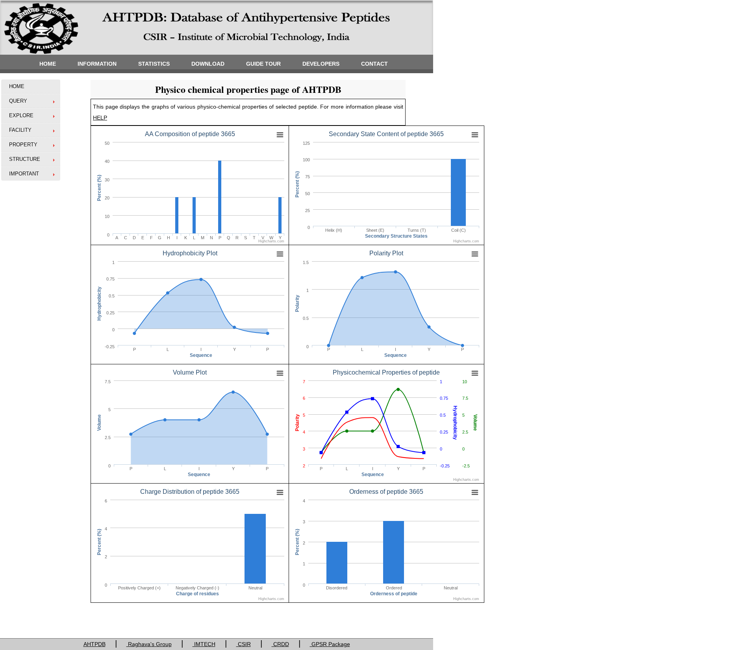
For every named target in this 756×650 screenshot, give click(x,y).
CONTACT (374, 64)
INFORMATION (97, 64)
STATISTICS (154, 64)
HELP (100, 117)
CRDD (280, 644)
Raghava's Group (149, 644)
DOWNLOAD (207, 64)
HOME (47, 64)
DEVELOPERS (320, 64)
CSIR (243, 644)
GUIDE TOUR (263, 64)
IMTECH (204, 644)
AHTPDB (94, 644)
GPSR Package (330, 644)
